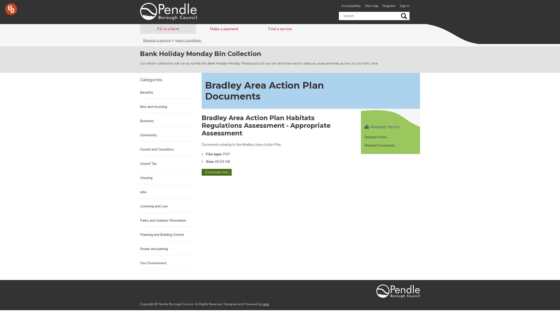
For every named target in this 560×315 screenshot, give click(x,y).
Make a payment (224, 29)
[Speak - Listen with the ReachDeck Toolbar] (11, 9)
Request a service (157, 40)
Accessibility (351, 6)
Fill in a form (168, 29)
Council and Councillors (157, 149)
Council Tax (148, 163)
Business (147, 121)
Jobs (143, 192)
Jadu (266, 304)
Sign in (405, 6)
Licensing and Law (154, 206)
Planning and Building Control (162, 234)
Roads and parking (154, 249)
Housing (146, 177)
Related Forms (375, 137)
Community (148, 135)
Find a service (280, 29)
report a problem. (188, 40)
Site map (371, 6)
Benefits (146, 92)
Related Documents (379, 145)
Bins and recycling (153, 106)
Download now (218, 173)
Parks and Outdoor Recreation (163, 220)
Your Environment (153, 263)
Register (389, 6)
